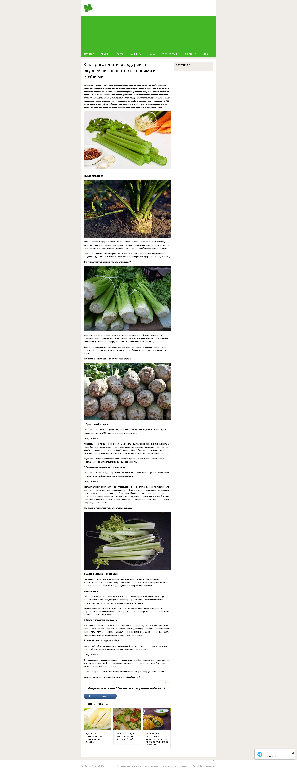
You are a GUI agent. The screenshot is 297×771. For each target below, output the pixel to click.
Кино (206, 54)
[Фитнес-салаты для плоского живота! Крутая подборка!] (127, 719)
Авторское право (151, 766)
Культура (136, 54)
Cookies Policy (211, 766)
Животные (190, 54)
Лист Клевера (86, 766)
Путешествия (169, 54)
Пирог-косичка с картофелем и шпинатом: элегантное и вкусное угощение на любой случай (157, 739)
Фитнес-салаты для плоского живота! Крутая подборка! (125, 736)
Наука (151, 54)
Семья (104, 54)
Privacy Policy (198, 766)
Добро (120, 54)
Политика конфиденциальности (129, 766)
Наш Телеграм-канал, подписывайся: (275, 754)
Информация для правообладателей (175, 766)
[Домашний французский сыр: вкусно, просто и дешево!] (97, 719)
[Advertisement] (148, 33)
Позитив (89, 54)
